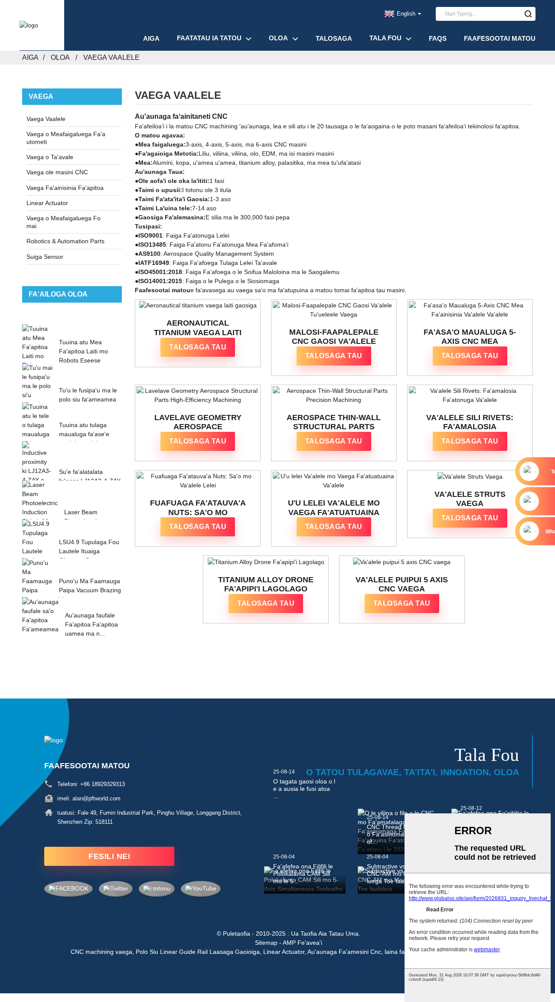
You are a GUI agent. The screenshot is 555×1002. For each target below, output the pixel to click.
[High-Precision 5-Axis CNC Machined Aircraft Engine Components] (470, 310)
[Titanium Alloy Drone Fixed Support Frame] (266, 562)
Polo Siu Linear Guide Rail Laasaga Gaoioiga (198, 951)
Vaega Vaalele (111, 57)
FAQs (438, 38)
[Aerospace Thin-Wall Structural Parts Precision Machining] (334, 395)
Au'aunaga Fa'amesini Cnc (344, 951)
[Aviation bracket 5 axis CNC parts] (402, 562)
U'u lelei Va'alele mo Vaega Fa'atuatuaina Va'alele (334, 508)
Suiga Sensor (44, 256)
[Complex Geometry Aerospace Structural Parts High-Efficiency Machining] (198, 395)
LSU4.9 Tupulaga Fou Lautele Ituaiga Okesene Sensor (89, 551)
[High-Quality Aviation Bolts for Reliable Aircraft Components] (334, 481)
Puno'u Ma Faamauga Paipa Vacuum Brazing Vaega (90, 590)
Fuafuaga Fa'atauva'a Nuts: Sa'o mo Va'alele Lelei (198, 508)
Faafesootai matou (499, 38)
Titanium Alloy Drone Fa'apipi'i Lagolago (265, 584)
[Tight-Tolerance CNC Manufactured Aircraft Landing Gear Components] (334, 310)
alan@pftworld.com (96, 798)
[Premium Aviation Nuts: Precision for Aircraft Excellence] (198, 481)
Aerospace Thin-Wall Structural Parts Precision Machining (334, 422)
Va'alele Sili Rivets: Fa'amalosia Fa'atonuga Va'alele (470, 422)
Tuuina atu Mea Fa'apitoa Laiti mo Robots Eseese (83, 351)
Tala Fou (385, 38)
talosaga (334, 38)
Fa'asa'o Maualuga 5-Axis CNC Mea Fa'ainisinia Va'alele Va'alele (470, 337)
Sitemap (266, 942)
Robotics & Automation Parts (65, 241)
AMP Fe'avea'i (302, 942)
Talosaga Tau (197, 347)
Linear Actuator (47, 202)
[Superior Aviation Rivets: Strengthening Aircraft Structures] (470, 395)
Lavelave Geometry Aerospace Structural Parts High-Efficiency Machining (198, 422)
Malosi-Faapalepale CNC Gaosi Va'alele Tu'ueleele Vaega (334, 337)
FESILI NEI (109, 856)
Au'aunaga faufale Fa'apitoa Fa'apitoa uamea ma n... (91, 624)
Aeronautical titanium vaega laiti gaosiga (198, 328)
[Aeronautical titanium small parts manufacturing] (198, 305)
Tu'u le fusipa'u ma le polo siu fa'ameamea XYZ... (88, 399)
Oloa (278, 38)
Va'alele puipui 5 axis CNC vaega (402, 584)
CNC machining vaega (101, 951)
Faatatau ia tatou (209, 38)
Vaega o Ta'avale (49, 156)
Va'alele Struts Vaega (470, 499)
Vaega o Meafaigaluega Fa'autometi (65, 138)
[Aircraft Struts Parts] (470, 476)
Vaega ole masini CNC (57, 172)
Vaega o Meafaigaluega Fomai (63, 222)
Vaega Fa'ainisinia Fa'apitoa (65, 187)
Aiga (151, 38)
